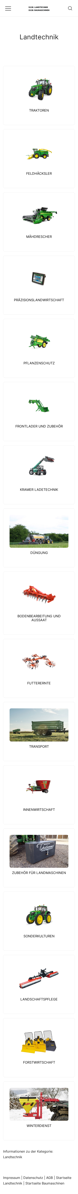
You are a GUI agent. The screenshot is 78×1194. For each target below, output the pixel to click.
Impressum (11, 1178)
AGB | (51, 1178)
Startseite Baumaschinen (44, 1183)
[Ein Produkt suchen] (70, 8)
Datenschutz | (34, 1178)
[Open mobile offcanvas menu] (8, 8)
